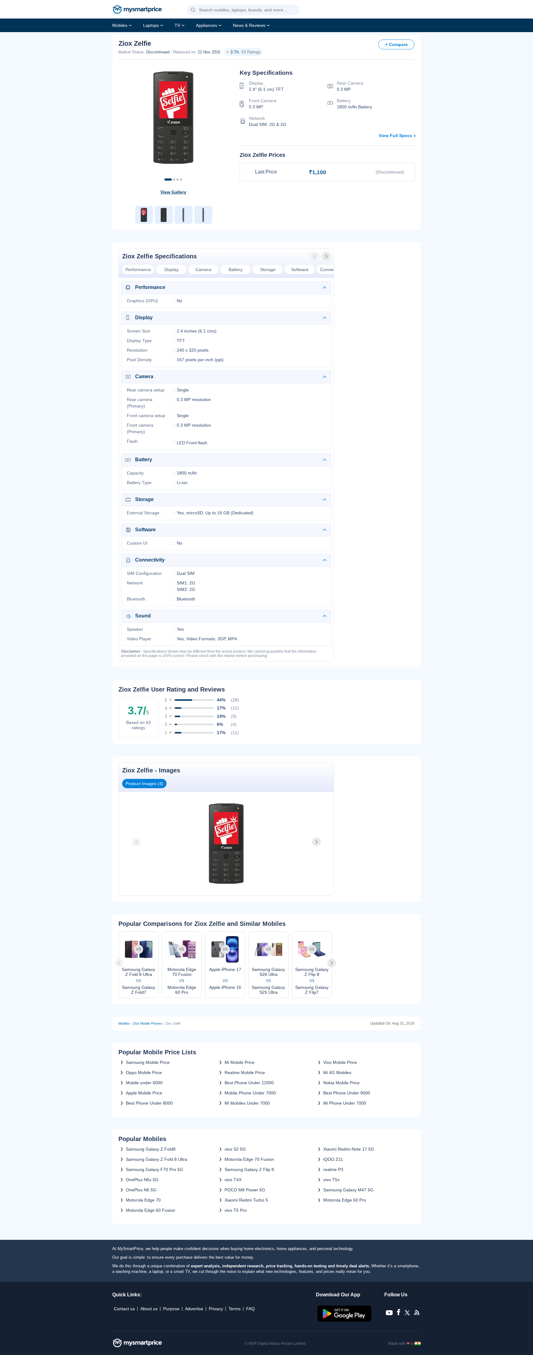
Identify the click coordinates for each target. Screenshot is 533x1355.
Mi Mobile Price (239, 1062)
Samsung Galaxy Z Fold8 (151, 1149)
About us (149, 1308)
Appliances (206, 25)
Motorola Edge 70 (143, 1200)
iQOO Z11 (333, 1159)
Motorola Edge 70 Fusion (249, 1159)
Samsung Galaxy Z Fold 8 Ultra (156, 1159)
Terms (235, 1308)
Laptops (151, 25)
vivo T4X (233, 1179)
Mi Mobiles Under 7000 (247, 1103)
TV (177, 25)
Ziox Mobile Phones (147, 1023)
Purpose (171, 1308)
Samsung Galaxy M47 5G (348, 1189)
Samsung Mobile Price (148, 1062)
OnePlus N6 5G (141, 1189)
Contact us (124, 1308)
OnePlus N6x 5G (142, 1179)
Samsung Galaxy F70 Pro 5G (154, 1169)
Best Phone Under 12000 (249, 1082)
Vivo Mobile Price (340, 1062)
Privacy (216, 1308)
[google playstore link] (345, 1320)
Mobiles (119, 25)
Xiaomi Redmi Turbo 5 (246, 1200)
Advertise (194, 1308)
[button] (193, 10)
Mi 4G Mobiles (337, 1072)
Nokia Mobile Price (341, 1082)
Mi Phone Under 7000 (344, 1103)
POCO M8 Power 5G (245, 1189)
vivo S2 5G (235, 1149)
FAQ (250, 1308)
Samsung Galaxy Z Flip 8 (249, 1169)
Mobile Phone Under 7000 (250, 1092)
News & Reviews (249, 25)
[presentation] (315, 256)
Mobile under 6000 (144, 1082)
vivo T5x (331, 1179)
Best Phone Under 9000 (346, 1092)
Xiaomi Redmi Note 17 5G (348, 1149)
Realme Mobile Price (245, 1072)
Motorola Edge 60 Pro (344, 1200)
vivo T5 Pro (236, 1210)
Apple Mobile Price (144, 1092)
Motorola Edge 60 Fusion (150, 1210)
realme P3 (333, 1169)
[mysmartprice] (137, 10)
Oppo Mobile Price (144, 1072)
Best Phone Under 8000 (149, 1103)
